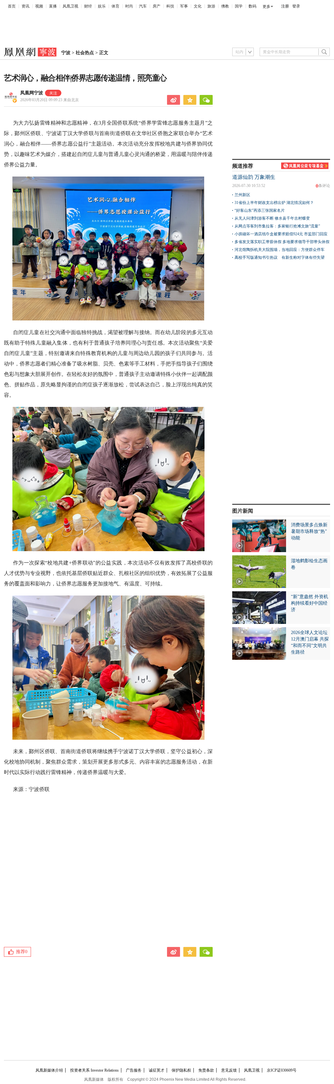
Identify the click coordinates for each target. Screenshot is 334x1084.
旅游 (211, 6)
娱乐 (102, 6)
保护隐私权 (181, 1070)
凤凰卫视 (70, 6)
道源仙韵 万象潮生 (253, 177)
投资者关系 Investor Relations (94, 1070)
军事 (184, 6)
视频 (39, 6)
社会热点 (85, 52)
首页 (12, 6)
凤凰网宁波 (31, 92)
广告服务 (134, 1070)
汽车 (143, 6)
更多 (266, 6)
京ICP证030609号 (281, 1070)
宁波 (65, 52)
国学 (239, 6)
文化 (198, 6)
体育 (115, 6)
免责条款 (206, 1070)
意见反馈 (229, 1070)
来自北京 (49, 100)
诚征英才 (156, 1070)
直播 (53, 6)
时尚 (129, 6)
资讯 (25, 6)
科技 (170, 6)
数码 (252, 6)
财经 (88, 6)
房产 (156, 6)
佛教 (225, 6)
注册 (285, 6)
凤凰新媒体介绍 (49, 1070)
